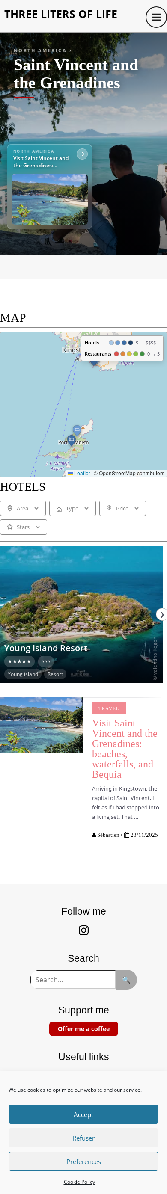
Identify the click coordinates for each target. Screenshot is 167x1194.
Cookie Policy (79, 1181)
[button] (71, 440)
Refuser (83, 1138)
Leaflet (81, 473)
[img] (83, 404)
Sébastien (108, 835)
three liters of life (60, 14)
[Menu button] (156, 17)
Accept (83, 1114)
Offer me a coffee (84, 1029)
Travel (108, 708)
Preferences (83, 1161)
